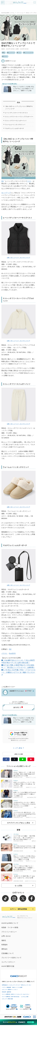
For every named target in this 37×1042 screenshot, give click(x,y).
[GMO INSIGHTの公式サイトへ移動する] (18, 975)
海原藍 (34, 871)
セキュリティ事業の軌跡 (7, 998)
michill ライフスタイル (30, 881)
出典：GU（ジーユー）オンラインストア (18, 257)
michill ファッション (10, 61)
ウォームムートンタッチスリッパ (15, 124)
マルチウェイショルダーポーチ (14, 128)
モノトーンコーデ (28, 52)
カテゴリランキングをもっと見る (18, 823)
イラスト (5, 56)
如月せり (34, 841)
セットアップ (11, 52)
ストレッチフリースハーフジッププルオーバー (19, 116)
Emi (35, 807)
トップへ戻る (18, 748)
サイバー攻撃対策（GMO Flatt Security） (11, 996)
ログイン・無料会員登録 (18, 909)
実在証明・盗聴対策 (6, 991)
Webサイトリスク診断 (17, 987)
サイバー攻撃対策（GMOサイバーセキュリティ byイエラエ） (16, 994)
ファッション (20, 12)
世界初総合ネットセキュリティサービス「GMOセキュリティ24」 (16, 985)
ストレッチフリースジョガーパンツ (16, 120)
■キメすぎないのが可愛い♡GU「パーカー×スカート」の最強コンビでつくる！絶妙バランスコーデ (18, 672)
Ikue (35, 851)
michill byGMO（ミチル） (8, 12)
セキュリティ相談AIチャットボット (10, 989)
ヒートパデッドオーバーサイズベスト (16, 112)
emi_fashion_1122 (31, 797)
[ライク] (35, 1)
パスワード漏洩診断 (6, 987)
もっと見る (18, 885)
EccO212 (12, 653)
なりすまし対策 (24, 996)
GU (4, 52)
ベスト (19, 52)
